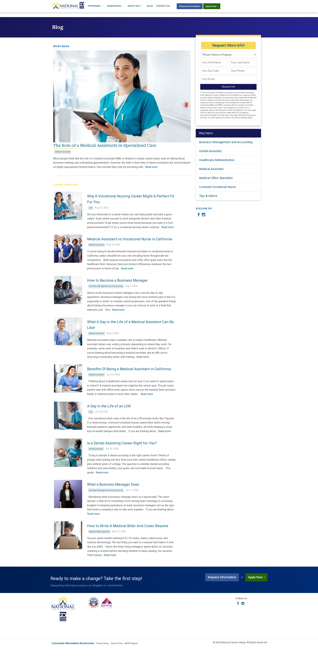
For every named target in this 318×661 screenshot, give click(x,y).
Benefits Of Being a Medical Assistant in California (129, 369)
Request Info (228, 86)
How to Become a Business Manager (117, 280)
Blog (150, 5)
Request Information (189, 6)
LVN (90, 208)
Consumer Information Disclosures (73, 643)
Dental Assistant (96, 449)
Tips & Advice (208, 196)
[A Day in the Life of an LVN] (68, 416)
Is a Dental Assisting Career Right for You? (122, 443)
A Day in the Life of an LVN (109, 406)
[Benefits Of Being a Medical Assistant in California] (68, 378)
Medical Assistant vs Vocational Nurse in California (129, 239)
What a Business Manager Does (113, 484)
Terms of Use (117, 643)
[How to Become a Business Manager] (68, 290)
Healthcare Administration (216, 160)
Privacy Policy (102, 643)
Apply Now (210, 6)
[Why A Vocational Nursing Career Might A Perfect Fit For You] (68, 206)
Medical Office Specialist (99, 531)
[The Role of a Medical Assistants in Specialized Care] (122, 141)
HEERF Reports (131, 643)
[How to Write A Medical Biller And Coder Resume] (68, 535)
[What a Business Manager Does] (68, 494)
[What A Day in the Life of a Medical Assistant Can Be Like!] (68, 331)
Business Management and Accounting (106, 286)
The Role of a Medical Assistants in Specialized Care (104, 145)
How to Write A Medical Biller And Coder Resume (127, 526)
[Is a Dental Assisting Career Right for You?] (68, 453)
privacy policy (246, 118)
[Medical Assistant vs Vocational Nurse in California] (68, 249)
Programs (94, 5)
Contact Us (163, 5)
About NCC (134, 5)
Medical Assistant (62, 152)
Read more (151, 167)
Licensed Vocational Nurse (217, 187)
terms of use (231, 118)
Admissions (114, 5)
